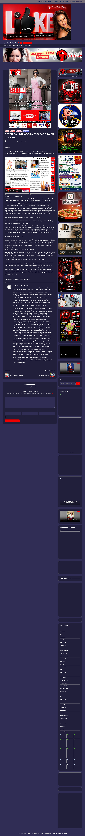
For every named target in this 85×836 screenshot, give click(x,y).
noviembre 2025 (64, 650)
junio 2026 (62, 634)
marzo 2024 (63, 704)
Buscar (62, 380)
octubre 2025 (63, 653)
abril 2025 (62, 669)
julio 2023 (62, 726)
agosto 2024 (63, 691)
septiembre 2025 (64, 656)
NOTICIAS (13, 131)
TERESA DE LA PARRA (21, 286)
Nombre (7, 411)
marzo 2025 (63, 672)
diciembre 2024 (64, 680)
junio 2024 (62, 696)
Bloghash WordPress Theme (60, 833)
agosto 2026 (63, 629)
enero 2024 (63, 710)
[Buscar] (78, 383)
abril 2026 (62, 639)
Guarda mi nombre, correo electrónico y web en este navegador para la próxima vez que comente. (27, 416)
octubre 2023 (63, 718)
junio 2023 (62, 729)
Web (40, 411)
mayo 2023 (63, 731)
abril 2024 (62, 702)
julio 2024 (62, 694)
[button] (27, 43)
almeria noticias (8, 279)
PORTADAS (19, 131)
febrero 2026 (63, 645)
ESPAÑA (7, 131)
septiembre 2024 (64, 688)
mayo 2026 (63, 637)
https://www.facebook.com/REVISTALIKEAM (68, 452)
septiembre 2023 (64, 721)
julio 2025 (62, 661)
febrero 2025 (63, 675)
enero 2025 (63, 677)
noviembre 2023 (64, 715)
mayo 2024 (63, 699)
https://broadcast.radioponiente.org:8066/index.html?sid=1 (69, 76)
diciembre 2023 (64, 713)
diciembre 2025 (64, 648)
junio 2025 (62, 664)
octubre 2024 (63, 685)
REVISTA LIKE (26, 131)
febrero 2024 (63, 707)
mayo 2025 (63, 667)
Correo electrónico (27, 411)
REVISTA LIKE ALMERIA (25, 279)
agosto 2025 (63, 658)
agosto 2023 (63, 723)
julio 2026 (62, 631)
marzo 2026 (63, 642)
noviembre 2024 (64, 683)
